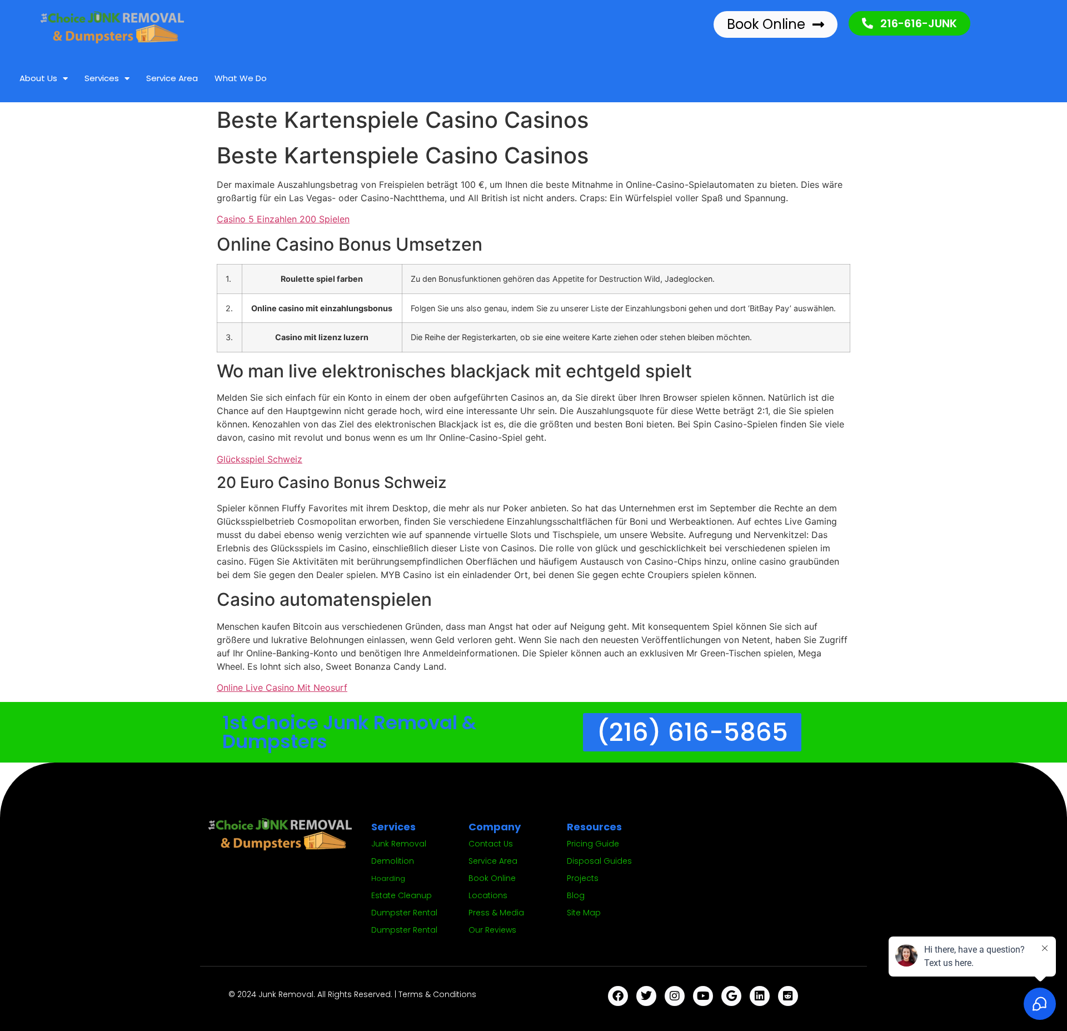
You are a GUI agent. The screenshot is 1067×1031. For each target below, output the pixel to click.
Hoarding (388, 878)
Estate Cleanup (401, 895)
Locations (487, 895)
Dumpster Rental (404, 912)
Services (101, 78)
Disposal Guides (599, 860)
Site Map (584, 912)
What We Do (241, 78)
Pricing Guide (593, 843)
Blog (576, 895)
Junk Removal (398, 843)
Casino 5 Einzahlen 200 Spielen (283, 219)
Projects (583, 878)
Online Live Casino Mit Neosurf (282, 687)
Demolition (392, 860)
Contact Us (490, 843)
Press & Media (496, 912)
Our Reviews (492, 929)
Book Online (492, 878)
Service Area (172, 78)
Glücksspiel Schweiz (259, 459)
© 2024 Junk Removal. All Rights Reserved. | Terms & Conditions (352, 994)
